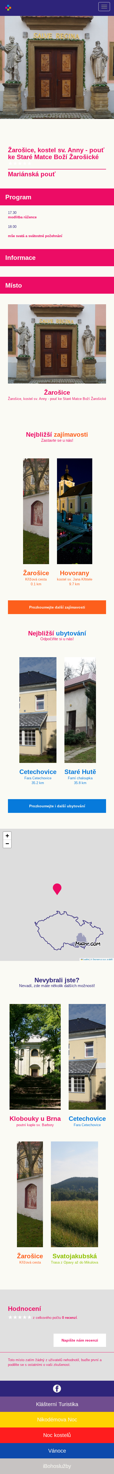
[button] (57, 889)
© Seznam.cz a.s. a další (102, 959)
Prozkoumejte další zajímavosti (57, 607)
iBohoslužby (57, 1466)
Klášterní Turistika (57, 1404)
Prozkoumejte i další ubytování (57, 806)
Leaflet (86, 959)
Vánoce (57, 1451)
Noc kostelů (57, 1435)
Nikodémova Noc (57, 1419)
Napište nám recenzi (80, 1340)
